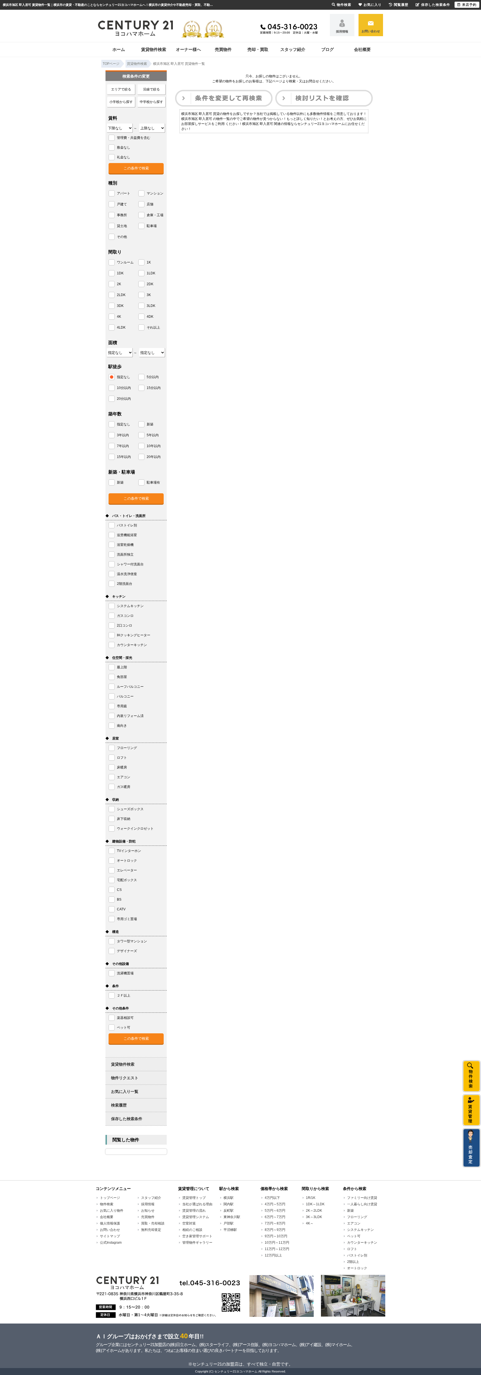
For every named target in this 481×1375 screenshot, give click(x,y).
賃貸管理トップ (194, 1198)
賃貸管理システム (195, 1217)
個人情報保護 (110, 1223)
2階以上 (353, 1262)
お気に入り (373, 5)
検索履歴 (119, 1105)
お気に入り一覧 (124, 1091)
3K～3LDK (314, 1217)
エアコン (353, 1223)
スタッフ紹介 (292, 49)
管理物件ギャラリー (197, 1243)
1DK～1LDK (315, 1204)
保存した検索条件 (126, 1119)
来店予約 (469, 5)
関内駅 (229, 1204)
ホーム (118, 49)
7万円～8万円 (275, 1223)
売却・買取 (257, 49)
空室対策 (189, 1223)
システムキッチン (360, 1230)
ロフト (352, 1249)
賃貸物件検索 (153, 49)
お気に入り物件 (111, 1211)
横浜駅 (229, 1198)
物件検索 (106, 1204)
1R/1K (310, 1198)
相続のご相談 (192, 1230)
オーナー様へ (188, 49)
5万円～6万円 (275, 1211)
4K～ (309, 1223)
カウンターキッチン (362, 1243)
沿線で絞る (151, 89)
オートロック (357, 1268)
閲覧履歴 (401, 5)
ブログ (327, 49)
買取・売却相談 (153, 1223)
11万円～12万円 (277, 1249)
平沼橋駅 (230, 1230)
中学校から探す (151, 102)
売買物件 (223, 49)
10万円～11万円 (277, 1243)
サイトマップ (110, 1236)
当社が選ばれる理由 (197, 1204)
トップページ (110, 1198)
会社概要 (362, 49)
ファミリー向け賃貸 (362, 1198)
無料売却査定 (151, 1230)
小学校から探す (121, 102)
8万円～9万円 (275, 1230)
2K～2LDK (314, 1211)
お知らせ (147, 1211)
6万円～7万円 (275, 1217)
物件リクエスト (124, 1078)
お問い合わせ (371, 31)
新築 (350, 1211)
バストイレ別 (357, 1255)
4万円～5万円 (275, 1204)
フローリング (357, 1217)
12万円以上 (273, 1255)
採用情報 (342, 31)
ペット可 (353, 1236)
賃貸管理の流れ (194, 1211)
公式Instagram (111, 1243)
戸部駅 (229, 1223)
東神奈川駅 (232, 1217)
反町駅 (229, 1211)
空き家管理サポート (197, 1236)
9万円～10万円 (276, 1236)
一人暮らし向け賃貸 (362, 1204)
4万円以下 (272, 1198)
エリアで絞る (121, 89)
